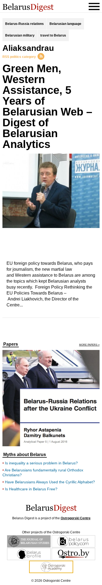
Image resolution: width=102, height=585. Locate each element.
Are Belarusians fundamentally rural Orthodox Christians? (42, 472)
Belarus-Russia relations (24, 24)
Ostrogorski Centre (76, 518)
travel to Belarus (53, 35)
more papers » (89, 345)
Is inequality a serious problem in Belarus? (41, 463)
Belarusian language (65, 24)
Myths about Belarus (24, 454)
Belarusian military (20, 35)
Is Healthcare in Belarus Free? (31, 489)
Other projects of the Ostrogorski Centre (51, 532)
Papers (10, 344)
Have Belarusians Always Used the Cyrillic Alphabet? (50, 482)
